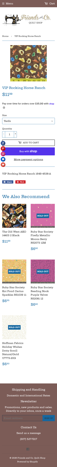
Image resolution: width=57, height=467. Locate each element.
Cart (52, 3)
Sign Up (48, 418)
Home (5, 36)
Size (4, 115)
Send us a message (29, 433)
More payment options (28, 159)
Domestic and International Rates (28, 395)
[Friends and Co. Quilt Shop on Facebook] (27, 449)
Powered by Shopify (27, 461)
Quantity (7, 128)
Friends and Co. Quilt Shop (31, 458)
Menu (9, 3)
